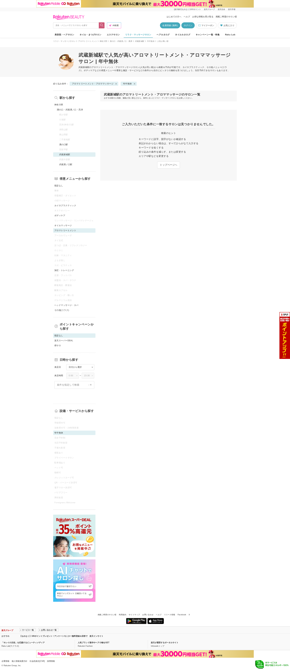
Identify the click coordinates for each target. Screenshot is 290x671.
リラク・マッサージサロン (138, 34)
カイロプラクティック (65, 205)
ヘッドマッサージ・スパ (66, 305)
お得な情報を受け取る (202, 16)
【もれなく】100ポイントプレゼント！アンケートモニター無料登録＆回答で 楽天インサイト (61, 636)
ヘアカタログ (163, 34)
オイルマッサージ (63, 225)
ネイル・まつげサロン (90, 34)
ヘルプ (187, 16)
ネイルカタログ (182, 34)
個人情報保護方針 (19, 661)
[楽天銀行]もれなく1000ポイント (187, 9)
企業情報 (5, 661)
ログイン (188, 25)
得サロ (57, 345)
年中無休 (151, 41)
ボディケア (59, 215)
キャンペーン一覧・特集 (208, 34)
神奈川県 (103, 41)
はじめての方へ (174, 16)
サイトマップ (134, 615)
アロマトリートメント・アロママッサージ (112, 67)
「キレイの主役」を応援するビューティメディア (23, 642)
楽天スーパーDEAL (63, 340)
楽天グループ (209, 9)
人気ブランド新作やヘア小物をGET (93, 642)
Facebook (182, 615)
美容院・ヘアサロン (64, 34)
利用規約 (122, 615)
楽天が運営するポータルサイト (164, 642)
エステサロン (113, 34)
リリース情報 (169, 615)
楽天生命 (221, 9)
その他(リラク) (61, 310)
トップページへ (168, 165)
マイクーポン (207, 25)
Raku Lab (230, 34)
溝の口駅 (63, 144)
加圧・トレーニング (64, 270)
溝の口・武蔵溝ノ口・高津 (121, 41)
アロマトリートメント (87, 41)
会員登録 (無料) (170, 25)
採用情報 (51, 661)
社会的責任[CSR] (37, 661)
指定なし (58, 185)
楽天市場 (231, 9)
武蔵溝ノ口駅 (65, 164)
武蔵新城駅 (139, 41)
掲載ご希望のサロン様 (226, 16)
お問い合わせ (147, 615)
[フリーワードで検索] (102, 25)
